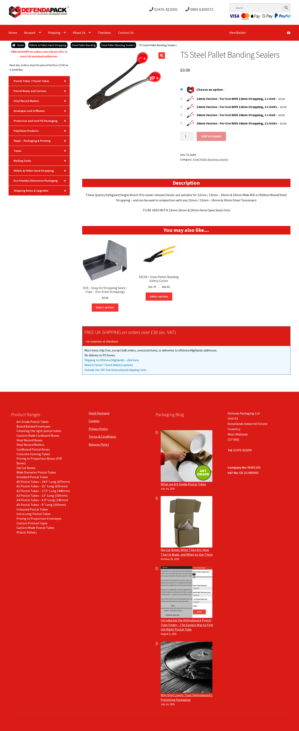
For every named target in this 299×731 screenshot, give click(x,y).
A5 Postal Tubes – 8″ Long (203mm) (41, 505)
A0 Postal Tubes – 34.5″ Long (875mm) (43, 482)
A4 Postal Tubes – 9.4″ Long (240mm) (42, 500)
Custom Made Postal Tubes (35, 528)
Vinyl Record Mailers (40, 100)
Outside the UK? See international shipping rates (115, 370)
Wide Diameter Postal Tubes (36, 472)
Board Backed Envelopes (33, 426)
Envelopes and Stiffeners (40, 110)
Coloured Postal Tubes (32, 509)
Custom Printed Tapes (32, 523)
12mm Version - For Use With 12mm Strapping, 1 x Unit (235, 99)
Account (30, 33)
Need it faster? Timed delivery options (108, 365)
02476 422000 (165, 9)
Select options (105, 307)
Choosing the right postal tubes (38, 431)
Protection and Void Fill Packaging (40, 120)
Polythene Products (40, 130)
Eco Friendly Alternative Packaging (40, 180)
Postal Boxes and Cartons (40, 90)
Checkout (104, 33)
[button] (161, 55)
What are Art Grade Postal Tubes (183, 484)
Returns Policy (99, 444)
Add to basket (211, 136)
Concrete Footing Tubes (33, 454)
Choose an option (209, 89)
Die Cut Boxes (25, 468)
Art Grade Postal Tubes (32, 422)
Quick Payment (99, 413)
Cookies (94, 421)
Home (13, 33)
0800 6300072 (201, 9)
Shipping (54, 33)
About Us (79, 33)
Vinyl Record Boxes (29, 440)
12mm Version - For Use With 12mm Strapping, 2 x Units (236, 107)
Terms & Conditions (102, 436)
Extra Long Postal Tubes (33, 514)
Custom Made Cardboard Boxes (37, 435)
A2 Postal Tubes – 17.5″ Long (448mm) (43, 491)
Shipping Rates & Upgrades (40, 190)
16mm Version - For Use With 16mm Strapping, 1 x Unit (235, 115)
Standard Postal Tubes (32, 477)
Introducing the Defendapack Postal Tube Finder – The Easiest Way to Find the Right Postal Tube (187, 624)
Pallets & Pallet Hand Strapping (48, 45)
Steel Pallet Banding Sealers (118, 45)
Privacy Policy (98, 429)
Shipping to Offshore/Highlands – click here (111, 360)
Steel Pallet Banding (84, 45)
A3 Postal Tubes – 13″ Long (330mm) (42, 495)
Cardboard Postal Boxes (33, 449)
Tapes (40, 150)
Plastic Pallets (26, 532)
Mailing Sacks (40, 160)
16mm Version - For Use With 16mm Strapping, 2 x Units (236, 123)
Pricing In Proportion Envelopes (38, 518)
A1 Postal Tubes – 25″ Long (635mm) (42, 486)
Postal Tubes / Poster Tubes (40, 80)
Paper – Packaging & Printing (40, 140)
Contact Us (126, 33)
